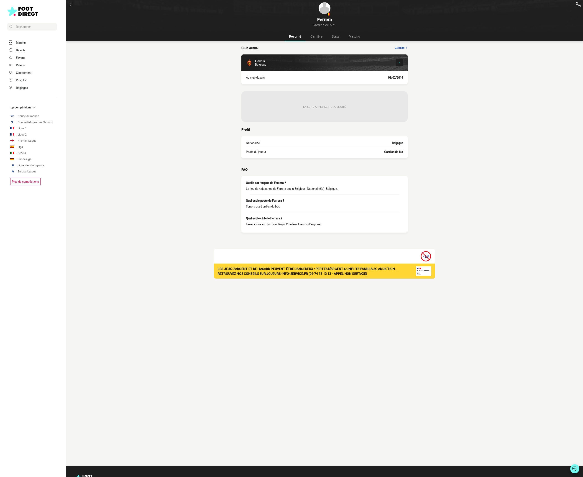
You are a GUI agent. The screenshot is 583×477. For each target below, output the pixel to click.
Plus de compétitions (25, 182)
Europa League (27, 171)
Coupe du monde (28, 116)
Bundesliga (24, 159)
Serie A (22, 153)
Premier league (27, 141)
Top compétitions (20, 107)
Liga (20, 147)
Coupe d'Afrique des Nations (35, 122)
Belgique (397, 143)
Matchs (354, 36)
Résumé (295, 36)
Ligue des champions (31, 165)
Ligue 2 (22, 134)
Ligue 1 (22, 128)
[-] (574, 468)
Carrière (316, 36)
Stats (336, 36)
